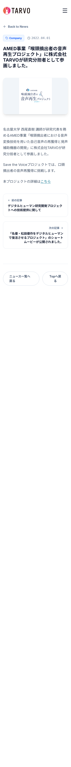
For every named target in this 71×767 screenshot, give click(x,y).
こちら (46, 181)
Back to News (18, 26)
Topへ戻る (55, 278)
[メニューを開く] (65, 11)
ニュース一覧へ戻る (19, 278)
